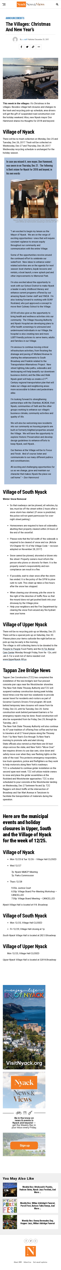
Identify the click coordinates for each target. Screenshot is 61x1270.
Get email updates (40, 1262)
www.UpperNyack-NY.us (15, 659)
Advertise (27, 1262)
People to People (11, 649)
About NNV (18, 1262)
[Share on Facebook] (21, 46)
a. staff (24, 39)
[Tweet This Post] (27, 46)
